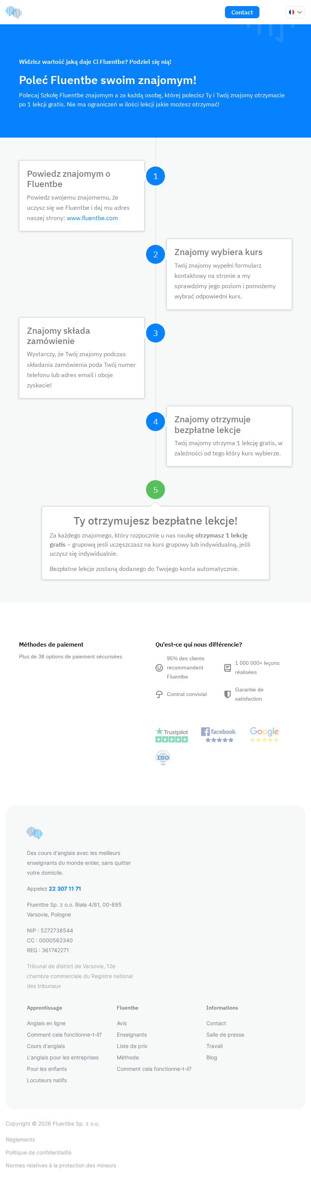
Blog (211, 1057)
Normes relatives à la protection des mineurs (61, 1165)
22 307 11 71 (65, 888)
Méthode (128, 1057)
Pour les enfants (47, 1068)
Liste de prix (132, 1046)
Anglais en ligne (46, 1023)
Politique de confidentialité (38, 1152)
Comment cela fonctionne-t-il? (64, 1034)
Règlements (20, 1139)
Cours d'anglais (46, 1046)
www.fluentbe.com (92, 218)
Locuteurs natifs (47, 1080)
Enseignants (132, 1034)
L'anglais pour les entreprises (63, 1057)
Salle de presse (225, 1034)
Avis (122, 1023)
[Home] (13, 12)
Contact (242, 12)
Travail (214, 1046)
